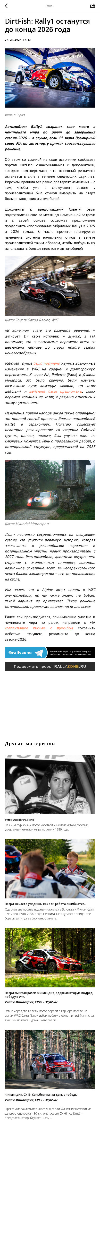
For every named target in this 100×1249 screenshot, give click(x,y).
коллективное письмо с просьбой (39, 627)
